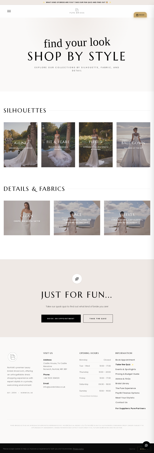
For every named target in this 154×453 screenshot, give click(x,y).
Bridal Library (122, 383)
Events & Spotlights (126, 369)
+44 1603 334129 (51, 378)
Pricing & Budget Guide (127, 374)
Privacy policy (78, 449)
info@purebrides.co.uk (54, 386)
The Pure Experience (126, 388)
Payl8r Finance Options (127, 392)
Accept (144, 449)
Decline (132, 449)
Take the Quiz (98, 318)
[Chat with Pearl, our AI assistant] (146, 445)
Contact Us (121, 402)
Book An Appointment (61, 318)
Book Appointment (125, 359)
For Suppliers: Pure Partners (130, 408)
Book (141, 15)
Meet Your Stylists (125, 397)
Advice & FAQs (123, 378)
